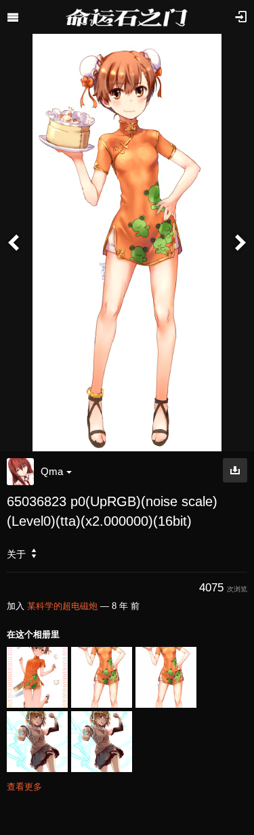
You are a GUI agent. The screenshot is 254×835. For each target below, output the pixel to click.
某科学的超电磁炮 (62, 606)
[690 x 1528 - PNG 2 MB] (235, 470)
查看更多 (24, 787)
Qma (52, 471)
